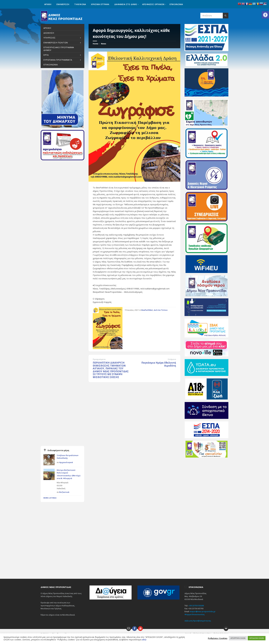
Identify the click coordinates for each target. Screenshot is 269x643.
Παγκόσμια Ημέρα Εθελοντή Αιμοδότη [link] (158, 364)
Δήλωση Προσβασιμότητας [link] (198, 620)
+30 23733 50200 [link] (196, 605)
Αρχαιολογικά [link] (66, 462)
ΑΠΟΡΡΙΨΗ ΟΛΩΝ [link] (237, 638)
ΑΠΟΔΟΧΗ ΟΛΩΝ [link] (256, 638)
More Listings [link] (49, 498)
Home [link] (95, 43)
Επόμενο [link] (172, 359)
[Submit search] (225, 15)
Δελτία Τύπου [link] (161, 310)
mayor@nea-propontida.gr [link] (202, 611)
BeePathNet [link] (147, 310)
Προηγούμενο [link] (99, 359)
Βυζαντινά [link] (64, 492)
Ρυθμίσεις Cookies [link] (217, 638)
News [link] (103, 43)
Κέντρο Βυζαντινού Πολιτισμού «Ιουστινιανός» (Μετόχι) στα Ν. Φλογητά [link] (68, 474)
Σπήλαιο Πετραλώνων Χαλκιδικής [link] (67, 456)
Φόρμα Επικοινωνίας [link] (195, 614)
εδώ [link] (144, 639)
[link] (265, 15)
